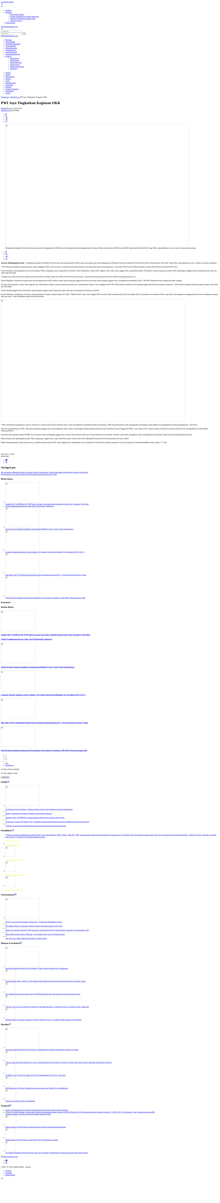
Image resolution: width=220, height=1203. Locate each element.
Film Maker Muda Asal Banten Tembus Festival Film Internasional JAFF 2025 (34, 926)
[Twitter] (6, 463)
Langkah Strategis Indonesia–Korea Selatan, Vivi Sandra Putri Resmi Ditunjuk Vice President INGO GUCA (45, 552)
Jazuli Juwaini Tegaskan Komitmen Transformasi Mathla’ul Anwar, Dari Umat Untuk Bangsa (39, 529)
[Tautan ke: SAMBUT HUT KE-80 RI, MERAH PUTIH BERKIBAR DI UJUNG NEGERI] (11, 1073)
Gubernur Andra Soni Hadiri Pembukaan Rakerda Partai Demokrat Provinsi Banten (36, 826)
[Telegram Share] (6, 119)
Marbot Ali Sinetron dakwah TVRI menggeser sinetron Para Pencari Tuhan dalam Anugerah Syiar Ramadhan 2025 (47, 930)
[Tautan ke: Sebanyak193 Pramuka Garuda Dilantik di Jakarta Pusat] (11, 886)
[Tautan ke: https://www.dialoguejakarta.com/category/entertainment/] (16, 894)
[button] (24, 33)
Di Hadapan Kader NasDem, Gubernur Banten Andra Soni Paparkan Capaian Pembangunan (39, 809)
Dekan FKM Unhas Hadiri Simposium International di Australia (29, 839)
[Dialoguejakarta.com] (9, 27)
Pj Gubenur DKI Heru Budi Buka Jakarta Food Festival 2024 (29, 474)
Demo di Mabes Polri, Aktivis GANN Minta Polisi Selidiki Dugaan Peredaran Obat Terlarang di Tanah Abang (45, 981)
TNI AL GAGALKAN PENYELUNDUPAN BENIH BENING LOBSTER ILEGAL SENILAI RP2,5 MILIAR (47, 1007)
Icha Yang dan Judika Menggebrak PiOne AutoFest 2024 (26, 938)
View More (5, 777)
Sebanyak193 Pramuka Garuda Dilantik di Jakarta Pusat (26, 888)
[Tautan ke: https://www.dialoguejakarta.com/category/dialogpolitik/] (8, 782)
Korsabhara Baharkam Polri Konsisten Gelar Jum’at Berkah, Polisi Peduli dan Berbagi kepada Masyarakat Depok (47, 1153)
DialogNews (5, 110)
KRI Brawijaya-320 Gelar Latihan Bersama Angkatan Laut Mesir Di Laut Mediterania (37, 1088)
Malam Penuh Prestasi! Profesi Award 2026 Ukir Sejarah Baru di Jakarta (32, 1140)
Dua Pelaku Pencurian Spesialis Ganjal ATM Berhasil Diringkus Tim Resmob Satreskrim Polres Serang (43, 994)
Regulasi (9, 1173)
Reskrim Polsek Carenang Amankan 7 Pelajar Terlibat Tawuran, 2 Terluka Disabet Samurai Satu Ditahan (43, 1020)
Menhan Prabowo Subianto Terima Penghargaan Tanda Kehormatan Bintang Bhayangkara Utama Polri (44, 472)
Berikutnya (10, 765)
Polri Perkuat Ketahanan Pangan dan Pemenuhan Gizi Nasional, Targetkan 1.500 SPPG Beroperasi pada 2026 (45, 598)
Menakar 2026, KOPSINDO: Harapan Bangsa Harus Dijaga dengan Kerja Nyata (35, 818)
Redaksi (8, 1171)
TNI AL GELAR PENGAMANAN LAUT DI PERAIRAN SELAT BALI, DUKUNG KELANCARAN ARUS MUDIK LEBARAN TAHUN (59, 1062)
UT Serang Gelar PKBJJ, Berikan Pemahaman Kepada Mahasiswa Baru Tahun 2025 (36, 873)
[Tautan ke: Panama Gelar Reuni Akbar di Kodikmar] (11, 1099)
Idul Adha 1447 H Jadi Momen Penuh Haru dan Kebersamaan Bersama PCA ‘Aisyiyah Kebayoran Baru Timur (46, 575)
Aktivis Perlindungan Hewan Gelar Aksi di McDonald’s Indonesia (30, 506)
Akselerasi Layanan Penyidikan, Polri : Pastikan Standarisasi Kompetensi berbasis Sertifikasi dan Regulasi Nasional (47, 822)
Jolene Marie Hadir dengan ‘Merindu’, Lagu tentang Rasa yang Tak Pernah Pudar (35, 934)
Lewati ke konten (7, 2)
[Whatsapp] (6, 121)
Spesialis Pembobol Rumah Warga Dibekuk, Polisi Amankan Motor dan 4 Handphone (37, 968)
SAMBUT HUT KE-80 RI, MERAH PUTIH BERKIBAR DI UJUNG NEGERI (35, 1075)
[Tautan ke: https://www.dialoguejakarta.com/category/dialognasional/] (10, 1106)
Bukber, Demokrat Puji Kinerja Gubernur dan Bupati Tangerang (29, 813)
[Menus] (2, 4)
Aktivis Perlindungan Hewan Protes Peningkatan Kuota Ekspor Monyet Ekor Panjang (37, 1110)
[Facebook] (6, 460)
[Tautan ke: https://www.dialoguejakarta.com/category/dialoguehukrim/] (21, 943)
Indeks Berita (10, 1175)
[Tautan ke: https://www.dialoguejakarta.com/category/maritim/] (10, 1024)
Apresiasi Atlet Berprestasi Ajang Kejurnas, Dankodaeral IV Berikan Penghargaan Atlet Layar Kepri (42, 1050)
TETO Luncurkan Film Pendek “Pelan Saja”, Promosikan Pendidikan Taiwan (34, 922)
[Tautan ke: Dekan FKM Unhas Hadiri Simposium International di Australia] (112, 837)
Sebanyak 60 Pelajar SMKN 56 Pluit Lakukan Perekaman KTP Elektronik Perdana (36, 858)
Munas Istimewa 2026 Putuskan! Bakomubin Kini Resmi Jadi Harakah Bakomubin (36, 1127)
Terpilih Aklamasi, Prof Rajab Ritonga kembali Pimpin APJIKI (28, 1114)
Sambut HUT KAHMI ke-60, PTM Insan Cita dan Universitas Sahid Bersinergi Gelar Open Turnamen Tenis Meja (47, 504)
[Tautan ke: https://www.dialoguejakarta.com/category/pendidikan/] (13, 830)
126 (7, 763)
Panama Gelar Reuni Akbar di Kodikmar (20, 1101)
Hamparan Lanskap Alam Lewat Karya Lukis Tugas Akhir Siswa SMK (31, 843)
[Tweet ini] (6, 117)
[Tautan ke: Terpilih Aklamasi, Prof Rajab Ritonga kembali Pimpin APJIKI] (80, 1112)
